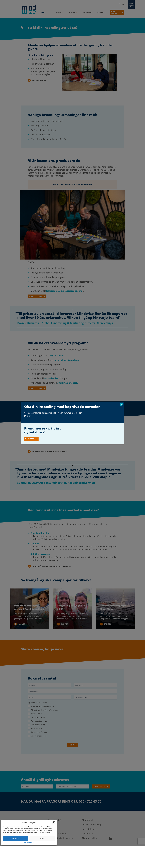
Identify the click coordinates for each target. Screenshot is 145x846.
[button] (54, 823)
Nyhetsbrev (30, 439)
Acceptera (15, 838)
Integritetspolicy (29, 842)
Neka (42, 838)
